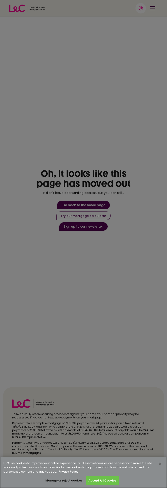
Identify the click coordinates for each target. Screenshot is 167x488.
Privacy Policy (68, 472)
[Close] (160, 463)
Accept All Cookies (102, 480)
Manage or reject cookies (63, 480)
